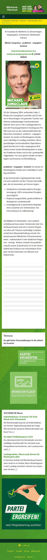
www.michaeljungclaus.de (23, 51)
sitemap (19, 551)
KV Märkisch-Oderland (10, 20)
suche (26, 551)
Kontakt (10, 551)
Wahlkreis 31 (6, 23)
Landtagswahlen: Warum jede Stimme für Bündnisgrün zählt (22, 455)
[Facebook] (19, 545)
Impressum (35, 551)
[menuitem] (10, 551)
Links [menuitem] (25, 545)
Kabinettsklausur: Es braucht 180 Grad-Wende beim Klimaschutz (21, 418)
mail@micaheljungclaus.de (19, 54)
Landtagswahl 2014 (34, 20)
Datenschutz (19, 557)
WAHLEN (23, 20)
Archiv (30, 557)
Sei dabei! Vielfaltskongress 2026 (18, 436)
